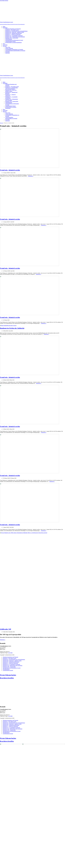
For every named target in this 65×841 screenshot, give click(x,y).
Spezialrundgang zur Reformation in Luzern (14, 40)
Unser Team (7, 47)
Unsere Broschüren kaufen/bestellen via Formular (15, 50)
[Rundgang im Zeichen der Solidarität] (8, 325)
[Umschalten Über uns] (22, 111)
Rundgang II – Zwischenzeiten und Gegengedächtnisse (16, 31)
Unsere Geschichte (9, 48)
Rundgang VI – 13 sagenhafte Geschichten (14, 35)
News (4, 43)
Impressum (7, 52)
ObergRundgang (8, 39)
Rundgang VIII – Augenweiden (11, 37)
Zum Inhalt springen (4, 0)
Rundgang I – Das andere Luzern (12, 29)
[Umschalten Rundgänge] (22, 83)
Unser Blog (5, 44)
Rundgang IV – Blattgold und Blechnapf (13, 33)
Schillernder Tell (5, 629)
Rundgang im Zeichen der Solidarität (12, 328)
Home (4, 26)
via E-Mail (10, 652)
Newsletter (7, 51)
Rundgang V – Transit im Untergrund (12, 34)
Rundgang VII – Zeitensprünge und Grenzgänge (15, 36)
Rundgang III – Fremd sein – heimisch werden (14, 32)
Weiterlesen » (30, 176)
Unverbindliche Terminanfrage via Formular (14, 49)
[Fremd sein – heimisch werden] (29, 167)
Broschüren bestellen (7, 678)
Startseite (1, 122)
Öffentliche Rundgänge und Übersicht (13, 28)
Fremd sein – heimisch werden (10, 170)
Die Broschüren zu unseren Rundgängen (13, 42)
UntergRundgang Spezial (10, 41)
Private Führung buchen (8, 675)
